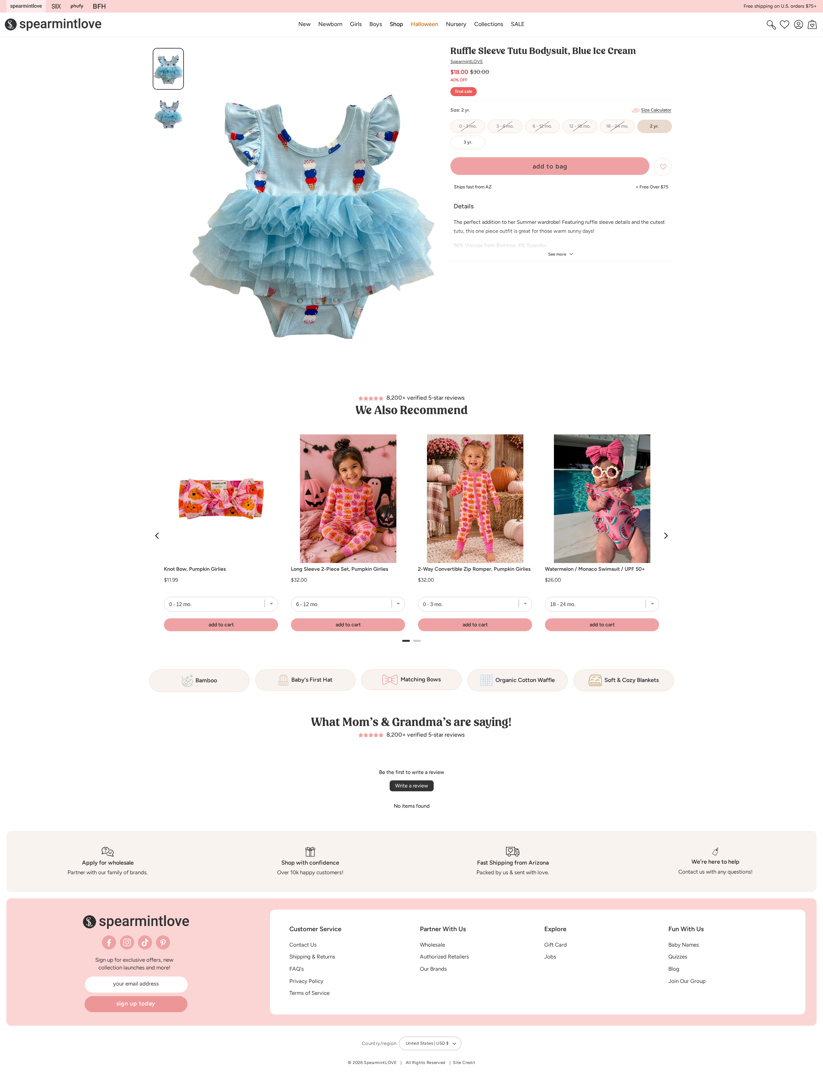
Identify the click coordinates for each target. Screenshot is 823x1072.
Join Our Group (687, 980)
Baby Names (683, 944)
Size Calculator (656, 110)
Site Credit (464, 1062)
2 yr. (654, 126)
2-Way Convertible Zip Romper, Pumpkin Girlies (474, 569)
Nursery (456, 24)
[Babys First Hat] (99, 6)
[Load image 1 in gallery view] (168, 68)
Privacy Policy (306, 980)
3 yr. (468, 142)
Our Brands (433, 969)
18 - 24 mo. (620, 128)
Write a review (411, 786)
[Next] (665, 535)
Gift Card (555, 944)
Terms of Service (309, 993)
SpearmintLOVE (466, 61)
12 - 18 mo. (583, 128)
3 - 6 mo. (509, 128)
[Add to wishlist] (663, 167)
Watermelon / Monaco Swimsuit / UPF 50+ (595, 569)
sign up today (136, 1003)
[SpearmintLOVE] (26, 6)
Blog (673, 969)
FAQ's (296, 969)
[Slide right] (430, 214)
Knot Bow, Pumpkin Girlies (195, 569)
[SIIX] (56, 6)
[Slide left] (194, 214)
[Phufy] (77, 6)
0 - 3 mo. (472, 128)
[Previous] (157, 535)
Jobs (550, 956)
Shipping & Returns (312, 956)
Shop (396, 24)
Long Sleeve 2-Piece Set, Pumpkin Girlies (339, 569)
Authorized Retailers (444, 956)
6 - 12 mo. (546, 128)
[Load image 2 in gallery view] (168, 113)
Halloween (424, 24)
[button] (396, 24)
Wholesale (432, 944)
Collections (488, 24)
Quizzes (677, 956)
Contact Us (303, 944)
